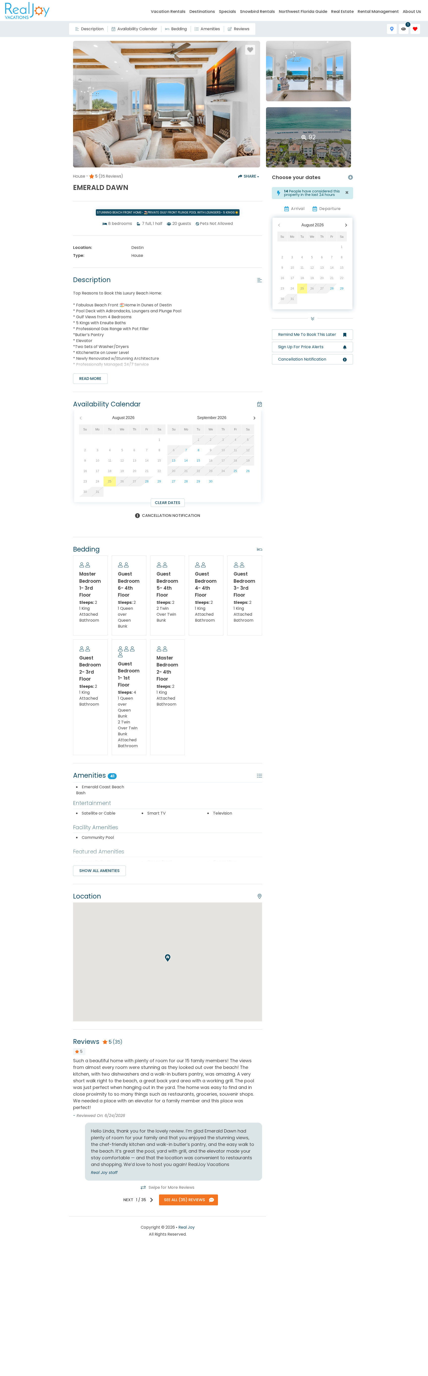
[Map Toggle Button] (392, 29)
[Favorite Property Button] (250, 50)
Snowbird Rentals (257, 11)
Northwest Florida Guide (303, 11)
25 (235, 471)
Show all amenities (99, 870)
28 (147, 481)
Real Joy (186, 1227)
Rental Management (378, 11)
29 (159, 481)
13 (173, 460)
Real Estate (342, 11)
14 (186, 460)
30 (211, 481)
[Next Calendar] (254, 418)
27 (173, 481)
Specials (227, 11)
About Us (412, 11)
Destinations (202, 11)
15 (198, 460)
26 (248, 471)
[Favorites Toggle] (415, 29)
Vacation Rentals (168, 11)
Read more (90, 378)
